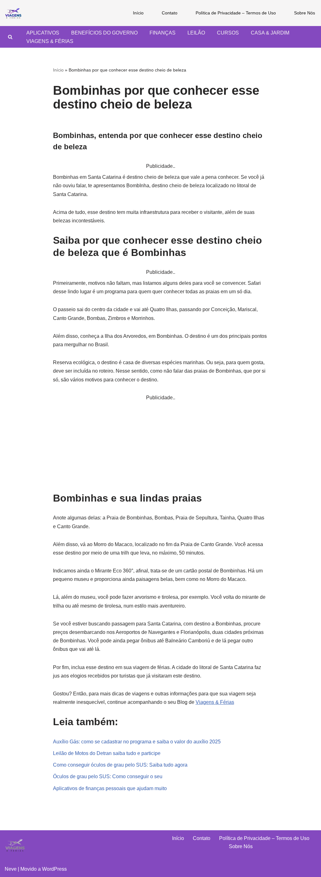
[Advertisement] (160, 446)
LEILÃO (196, 32)
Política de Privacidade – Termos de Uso (236, 12)
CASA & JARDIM (270, 32)
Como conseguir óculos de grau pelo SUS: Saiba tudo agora (120, 765)
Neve (11, 869)
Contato (169, 12)
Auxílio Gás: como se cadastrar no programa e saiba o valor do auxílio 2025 (137, 741)
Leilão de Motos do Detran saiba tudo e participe (106, 753)
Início (138, 12)
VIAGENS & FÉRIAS (49, 41)
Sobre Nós (304, 12)
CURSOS (228, 32)
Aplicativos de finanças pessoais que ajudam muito (110, 788)
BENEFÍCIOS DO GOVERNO (104, 32)
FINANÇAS (163, 32)
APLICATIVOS (42, 32)
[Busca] (10, 37)
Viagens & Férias (215, 702)
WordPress (54, 869)
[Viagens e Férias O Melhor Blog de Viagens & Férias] (15, 13)
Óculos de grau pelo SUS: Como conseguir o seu (107, 776)
